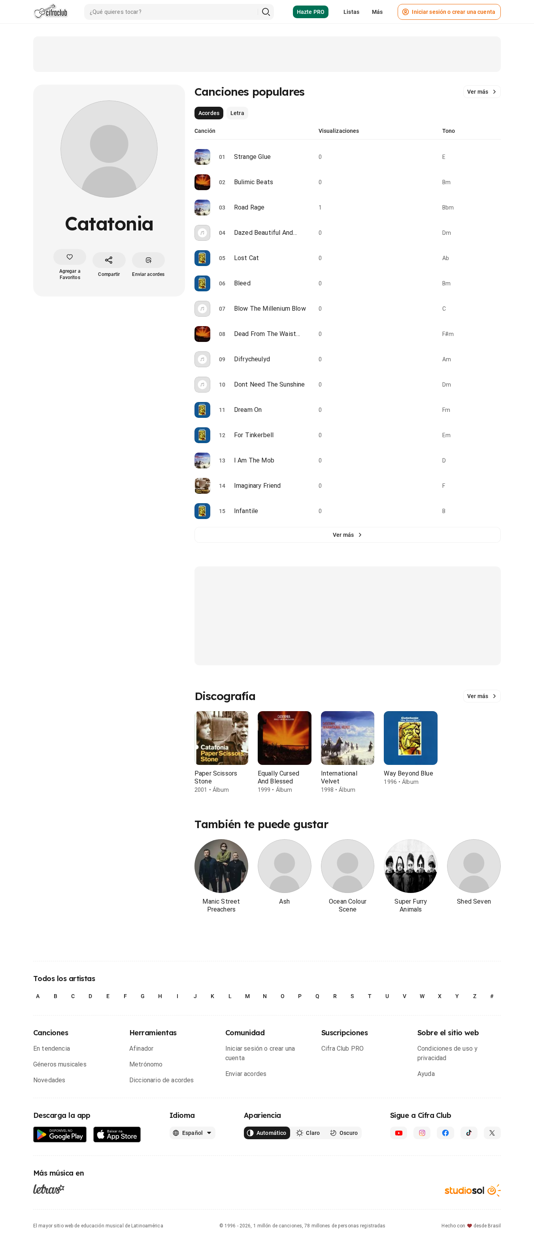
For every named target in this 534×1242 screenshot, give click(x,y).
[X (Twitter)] (492, 1133)
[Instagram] (421, 1133)
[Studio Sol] (473, 1190)
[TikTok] (468, 1133)
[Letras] (48, 1188)
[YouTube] (398, 1133)
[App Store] (117, 1135)
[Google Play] (60, 1135)
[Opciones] (496, 157)
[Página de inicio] (50, 11)
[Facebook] (445, 1133)
